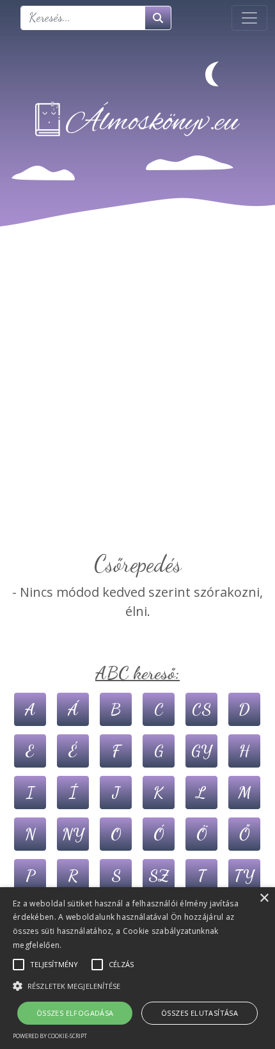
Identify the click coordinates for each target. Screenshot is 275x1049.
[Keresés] (158, 18)
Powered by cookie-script (50, 1036)
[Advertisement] (137, 406)
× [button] (264, 898)
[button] (137, 985)
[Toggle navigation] (249, 18)
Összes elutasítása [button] (199, 1013)
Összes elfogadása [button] (75, 1013)
